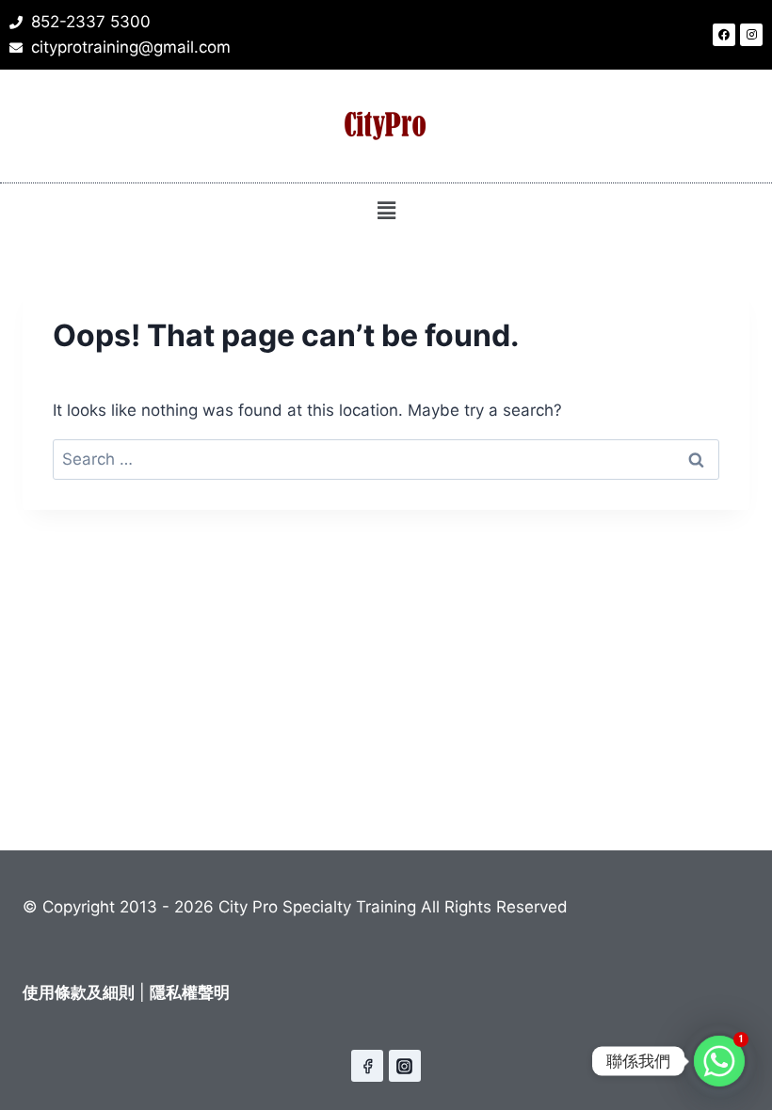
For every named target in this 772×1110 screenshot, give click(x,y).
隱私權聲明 (190, 992)
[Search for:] (386, 459)
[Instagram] (751, 35)
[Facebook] (724, 35)
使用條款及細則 (79, 992)
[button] (386, 210)
